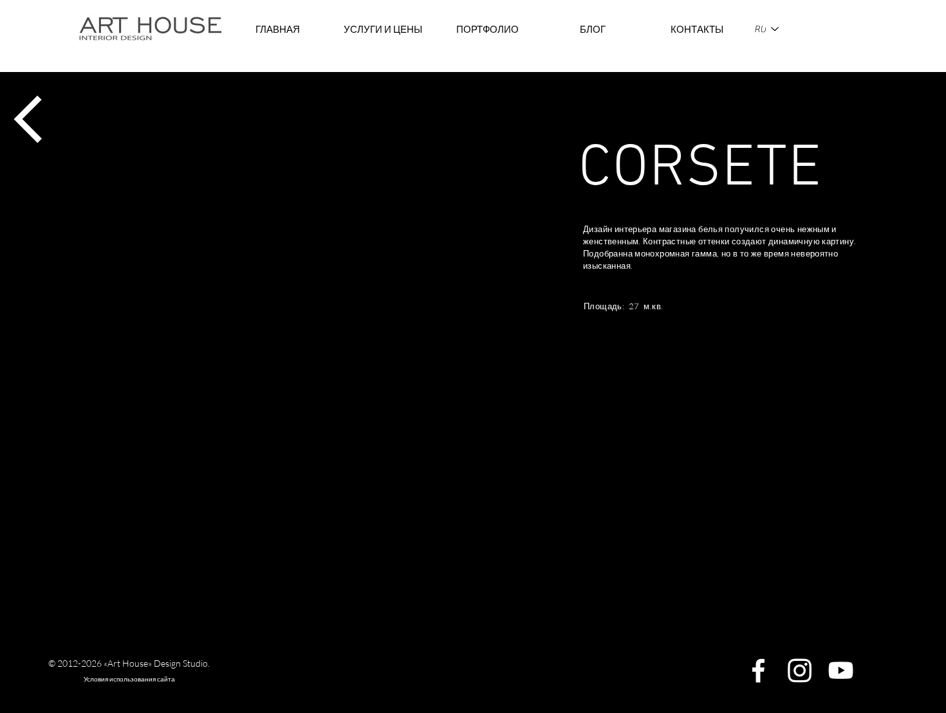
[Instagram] (799, 670)
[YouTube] (841, 670)
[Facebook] (758, 670)
